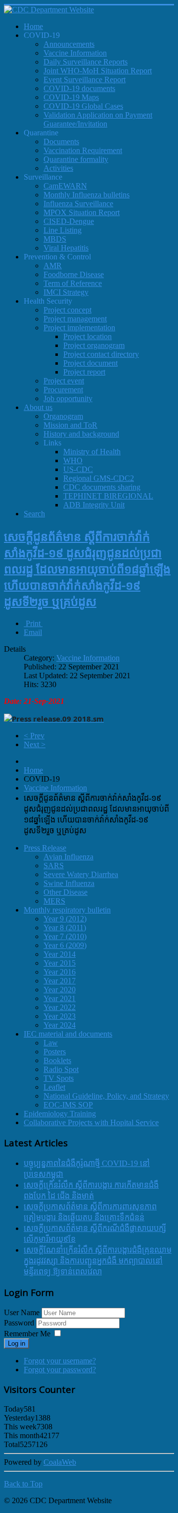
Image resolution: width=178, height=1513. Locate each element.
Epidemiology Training (60, 1113)
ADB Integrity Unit (94, 505)
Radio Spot (61, 1069)
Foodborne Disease (74, 274)
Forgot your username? (60, 1360)
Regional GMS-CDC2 (98, 478)
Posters (55, 1051)
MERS (54, 901)
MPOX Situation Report (82, 212)
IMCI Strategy (66, 292)
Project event (64, 381)
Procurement (63, 389)
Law (51, 1043)
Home (33, 770)
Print (33, 623)
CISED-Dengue (69, 221)
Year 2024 (60, 1025)
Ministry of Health (92, 451)
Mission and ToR (70, 425)
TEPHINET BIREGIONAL (108, 496)
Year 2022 (60, 1007)
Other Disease (66, 892)
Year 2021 (60, 998)
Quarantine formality (76, 159)
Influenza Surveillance (78, 203)
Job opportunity (68, 398)
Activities (58, 168)
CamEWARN (65, 186)
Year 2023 (60, 1016)
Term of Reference (73, 283)
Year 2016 (60, 972)
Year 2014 (60, 954)
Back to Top (23, 1484)
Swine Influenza (69, 883)
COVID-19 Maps (71, 97)
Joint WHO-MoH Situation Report (98, 70)
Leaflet (54, 1087)
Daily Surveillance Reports (86, 62)
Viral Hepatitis (66, 248)
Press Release (45, 848)
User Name (22, 1312)
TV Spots (59, 1078)
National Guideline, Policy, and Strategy (106, 1096)
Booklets (57, 1060)
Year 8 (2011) (65, 927)
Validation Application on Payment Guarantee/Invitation (98, 119)
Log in (16, 1343)
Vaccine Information (75, 53)
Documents (61, 141)
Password (20, 1323)
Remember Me (27, 1333)
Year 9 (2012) (65, 918)
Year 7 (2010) (65, 936)
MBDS (55, 239)
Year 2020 (60, 989)
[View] (54, 719)
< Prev (34, 735)
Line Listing (63, 230)
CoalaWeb (60, 1462)
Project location (87, 336)
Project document (90, 363)
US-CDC (78, 469)
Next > (34, 744)
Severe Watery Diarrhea (81, 874)
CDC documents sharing (101, 487)
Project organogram (94, 345)
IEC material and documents (68, 1034)
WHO (73, 460)
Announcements (69, 44)
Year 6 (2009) (65, 945)
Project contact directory (101, 354)
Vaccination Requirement (83, 150)
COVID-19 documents (79, 88)
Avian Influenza (68, 856)
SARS (54, 865)
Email (33, 632)
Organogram (63, 416)
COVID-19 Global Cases (83, 106)
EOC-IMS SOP (68, 1105)
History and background (81, 434)
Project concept (67, 310)
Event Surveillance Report (85, 79)
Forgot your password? (60, 1369)
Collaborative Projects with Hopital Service (91, 1122)
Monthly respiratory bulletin (67, 910)
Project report (84, 372)
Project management (75, 319)
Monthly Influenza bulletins (87, 194)
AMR (53, 265)
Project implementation (79, 327)
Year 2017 (60, 981)
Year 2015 (60, 963)
